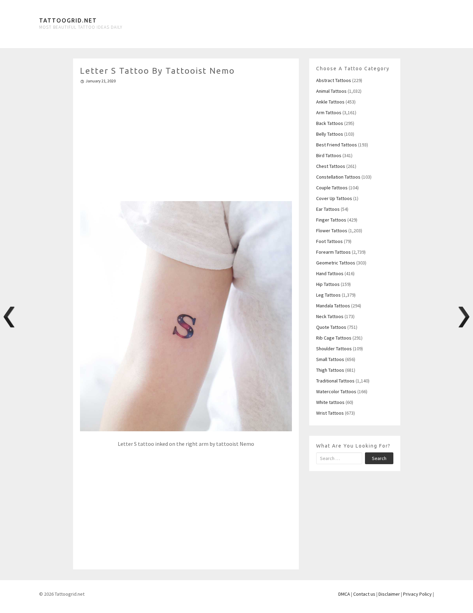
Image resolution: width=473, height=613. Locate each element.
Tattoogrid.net (68, 20)
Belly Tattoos (329, 134)
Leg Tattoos (328, 295)
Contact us (364, 594)
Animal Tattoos (331, 91)
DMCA (344, 594)
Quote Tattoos (331, 327)
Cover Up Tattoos (334, 198)
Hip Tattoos (328, 284)
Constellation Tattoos (338, 177)
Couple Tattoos (332, 187)
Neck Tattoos (329, 316)
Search (379, 458)
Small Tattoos (330, 359)
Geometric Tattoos (335, 263)
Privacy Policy (417, 594)
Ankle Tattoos (330, 102)
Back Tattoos (329, 123)
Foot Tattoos (329, 241)
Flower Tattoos (331, 230)
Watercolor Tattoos (336, 391)
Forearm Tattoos (333, 252)
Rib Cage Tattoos (333, 338)
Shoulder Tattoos (334, 348)
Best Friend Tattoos (336, 145)
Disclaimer (389, 594)
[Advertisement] (186, 139)
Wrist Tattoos (330, 413)
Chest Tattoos (330, 166)
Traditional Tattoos (335, 381)
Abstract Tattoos (333, 80)
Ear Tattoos (328, 209)
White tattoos (330, 402)
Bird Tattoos (328, 155)
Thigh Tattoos (330, 370)
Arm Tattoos (328, 112)
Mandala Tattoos (333, 306)
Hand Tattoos (329, 273)
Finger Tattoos (331, 220)
